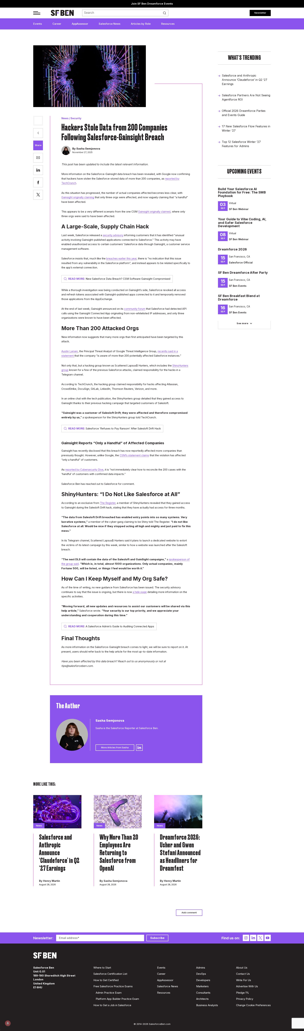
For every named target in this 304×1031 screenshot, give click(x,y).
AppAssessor (80, 23)
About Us (241, 967)
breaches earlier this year (121, 258)
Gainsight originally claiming (77, 197)
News (65, 118)
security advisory (113, 235)
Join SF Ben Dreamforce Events (152, 3)
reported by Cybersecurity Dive (84, 469)
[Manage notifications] (8, 1023)
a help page (140, 592)
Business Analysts (207, 1005)
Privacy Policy (244, 998)
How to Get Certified (106, 980)
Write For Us (243, 980)
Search (165, 13)
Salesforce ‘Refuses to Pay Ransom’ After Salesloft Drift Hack (114, 428)
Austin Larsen (69, 351)
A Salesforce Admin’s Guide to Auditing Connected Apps (111, 626)
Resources (168, 23)
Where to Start (102, 967)
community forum (134, 308)
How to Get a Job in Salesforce (112, 1005)
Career (56, 23)
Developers (203, 980)
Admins (200, 967)
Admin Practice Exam (109, 992)
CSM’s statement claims (134, 455)
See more (242, 323)
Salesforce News (109, 23)
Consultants (203, 992)
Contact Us (243, 973)
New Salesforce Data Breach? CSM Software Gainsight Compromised (119, 278)
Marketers (202, 986)
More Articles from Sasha (115, 747)
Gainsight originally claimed (154, 211)
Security (76, 118)
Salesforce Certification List (110, 973)
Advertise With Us (247, 986)
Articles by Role (141, 23)
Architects (202, 998)
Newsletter (260, 12)
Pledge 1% (242, 992)
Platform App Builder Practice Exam (117, 998)
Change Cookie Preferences (253, 1005)
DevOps (201, 973)
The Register (107, 503)
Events (37, 23)
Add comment (189, 912)
